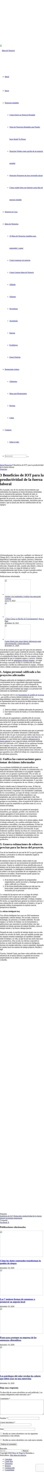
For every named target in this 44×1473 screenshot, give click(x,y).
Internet (12, 333)
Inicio (7, 91)
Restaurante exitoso (12, 369)
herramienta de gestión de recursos (31, 695)
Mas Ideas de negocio (18, 1455)
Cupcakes (8, 1459)
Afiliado (12, 285)
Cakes (11, 418)
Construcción (10, 1468)
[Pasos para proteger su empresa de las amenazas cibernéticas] (21, 1333)
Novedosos (13, 309)
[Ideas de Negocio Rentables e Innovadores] (10, 63)
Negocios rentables (12, 103)
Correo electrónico (7, 1422)
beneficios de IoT (6, 1216)
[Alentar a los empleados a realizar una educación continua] (18, 594)
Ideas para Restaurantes (18, 394)
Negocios (8, 465)
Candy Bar (9, 1461)
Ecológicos (13, 345)
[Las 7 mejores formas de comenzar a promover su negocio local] (21, 1295)
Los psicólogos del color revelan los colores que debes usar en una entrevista (20, 1377)
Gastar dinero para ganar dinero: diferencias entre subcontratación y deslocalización (23, 642)
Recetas (12, 406)
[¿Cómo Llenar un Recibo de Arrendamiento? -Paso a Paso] (18, 617)
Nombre (4, 1418)
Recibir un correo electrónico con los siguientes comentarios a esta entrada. (19, 1435)
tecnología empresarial (14, 1218)
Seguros (8, 1466)
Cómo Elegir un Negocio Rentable (22, 115)
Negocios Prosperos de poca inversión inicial (26, 175)
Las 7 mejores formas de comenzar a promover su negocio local (17, 1300)
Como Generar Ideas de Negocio (21, 272)
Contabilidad (9, 1470)
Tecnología (13, 321)
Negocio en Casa (11, 212)
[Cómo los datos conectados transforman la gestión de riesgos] (21, 1256)
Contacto (8, 430)
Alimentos (13, 381)
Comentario (5, 1399)
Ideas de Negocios (11, 224)
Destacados (17, 1216)
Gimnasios (9, 1464)
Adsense (12, 297)
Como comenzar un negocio (19, 260)
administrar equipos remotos (24, 660)
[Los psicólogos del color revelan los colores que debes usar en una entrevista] (21, 1371)
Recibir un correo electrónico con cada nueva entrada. (23, 1440)
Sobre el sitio (14, 442)
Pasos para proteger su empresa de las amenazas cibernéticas (18, 1338)
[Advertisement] (22, 22)
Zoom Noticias (14, 357)
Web (1, 1429)
